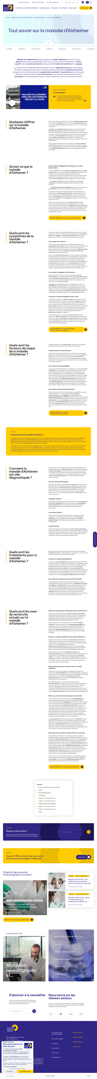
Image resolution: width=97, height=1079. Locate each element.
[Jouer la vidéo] (27, 97)
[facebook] (50, 1014)
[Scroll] (48, 42)
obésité (69, 441)
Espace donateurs (77, 1032)
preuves (67, 743)
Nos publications (56, 1057)
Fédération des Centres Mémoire (47, 803)
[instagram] (80, 1014)
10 (59, 661)
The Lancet (42, 795)
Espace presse (77, 1046)
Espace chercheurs (78, 1037)
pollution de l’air (29, 443)
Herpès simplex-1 (75, 656)
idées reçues (51, 139)
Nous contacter (10, 1076)
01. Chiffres (9, 49)
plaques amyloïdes (53, 677)
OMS (40, 787)
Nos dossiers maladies (57, 1039)
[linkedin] (70, 1014)
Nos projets (54, 8)
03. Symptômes (35, 49)
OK (88, 832)
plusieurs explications (57, 146)
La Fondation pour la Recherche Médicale (57, 1033)
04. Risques (49, 49)
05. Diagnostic (62, 49)
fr (87, 2)
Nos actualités (63, 8)
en (91, 2)
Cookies (88, 1076)
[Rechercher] (83, 2)
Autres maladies (61, 974)
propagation (73, 677)
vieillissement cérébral (54, 653)
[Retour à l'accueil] (8, 8)
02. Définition (21, 49)
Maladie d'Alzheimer (39, 17)
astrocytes (58, 686)
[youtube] (61, 1014)
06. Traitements (76, 49)
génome (72, 671)
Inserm (40, 790)
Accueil (8, 17)
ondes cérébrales (53, 747)
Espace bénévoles (78, 1042)
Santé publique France (45, 792)
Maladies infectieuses (63, 959)
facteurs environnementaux (55, 646)
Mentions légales (50, 1076)
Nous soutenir (55, 1052)
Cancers (58, 944)
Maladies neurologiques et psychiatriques (22, 17)
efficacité (82, 739)
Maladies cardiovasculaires (65, 952)
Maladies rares (60, 966)
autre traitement (54, 719)
